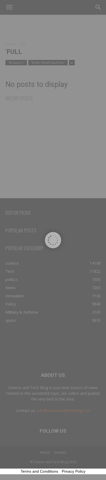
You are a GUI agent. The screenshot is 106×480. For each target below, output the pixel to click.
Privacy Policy (73, 471)
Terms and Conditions (39, 471)
